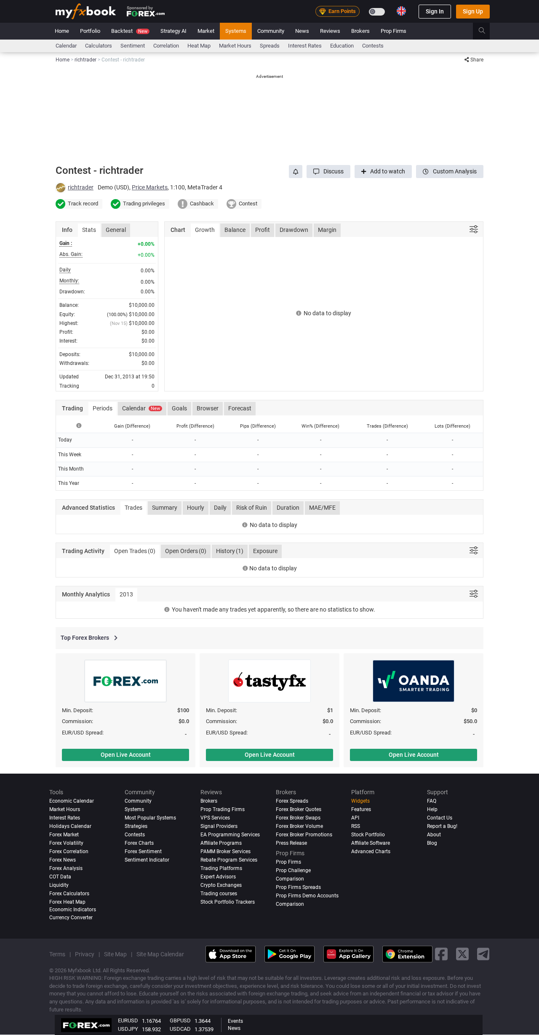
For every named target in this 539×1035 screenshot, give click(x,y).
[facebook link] (441, 954)
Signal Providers (218, 826)
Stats (89, 229)
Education (342, 46)
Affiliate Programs (221, 843)
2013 (126, 594)
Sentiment (132, 46)
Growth (205, 229)
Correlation (166, 46)
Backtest (129, 31)
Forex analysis (66, 868)
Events (235, 1021)
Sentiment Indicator (147, 860)
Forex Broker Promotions (304, 835)
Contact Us (439, 818)
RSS (355, 826)
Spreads (270, 46)
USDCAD (180, 1029)
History (229, 551)
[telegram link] (483, 954)
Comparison (290, 904)
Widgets (360, 801)
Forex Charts (139, 843)
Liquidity (59, 885)
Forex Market (64, 835)
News (302, 31)
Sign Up (473, 11)
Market (205, 31)
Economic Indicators (72, 910)
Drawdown (294, 229)
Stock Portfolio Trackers (227, 902)
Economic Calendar (71, 801)
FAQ (431, 801)
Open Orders (185, 551)
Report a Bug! (442, 826)
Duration (288, 507)
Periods (102, 408)
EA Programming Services (230, 835)
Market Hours (235, 46)
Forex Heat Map (67, 902)
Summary (164, 507)
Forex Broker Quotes (298, 809)
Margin (327, 229)
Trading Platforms (221, 868)
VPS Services (215, 818)
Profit (262, 229)
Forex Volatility (66, 843)
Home (62, 31)
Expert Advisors (218, 877)
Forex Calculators (69, 894)
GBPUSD (180, 1020)
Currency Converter (71, 918)
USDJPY (128, 1029)
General (116, 229)
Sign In (435, 11)
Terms (57, 954)
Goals (179, 408)
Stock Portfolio (368, 835)
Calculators (98, 46)
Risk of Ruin (251, 507)
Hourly (195, 507)
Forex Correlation (68, 851)
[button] (328, 171)
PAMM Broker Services (225, 851)
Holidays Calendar (70, 826)
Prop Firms (393, 31)
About (434, 835)
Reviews (330, 31)
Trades (133, 507)
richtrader (80, 187)
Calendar (66, 46)
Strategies (136, 826)
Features (361, 809)
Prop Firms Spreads (298, 887)
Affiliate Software (370, 843)
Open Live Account (126, 754)
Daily (220, 507)
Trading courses (218, 894)
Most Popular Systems (150, 818)
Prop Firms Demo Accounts (307, 896)
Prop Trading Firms (222, 809)
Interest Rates (305, 46)
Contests (373, 46)
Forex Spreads (292, 801)
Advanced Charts (370, 851)
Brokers (360, 31)
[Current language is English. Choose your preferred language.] (401, 11)
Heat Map (199, 46)
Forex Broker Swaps (298, 818)
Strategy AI (173, 31)
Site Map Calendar (160, 954)
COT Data (60, 877)
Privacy (84, 954)
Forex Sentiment (143, 851)
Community (270, 31)
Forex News (62, 860)
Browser (208, 408)
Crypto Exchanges (221, 885)
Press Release (291, 843)
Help (432, 809)
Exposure (265, 551)
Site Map (115, 954)
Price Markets (150, 187)
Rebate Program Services (228, 860)
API (355, 818)
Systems (235, 31)
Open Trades (134, 551)
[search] (486, 31)
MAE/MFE (322, 507)
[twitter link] (462, 954)
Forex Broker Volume (299, 826)
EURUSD (128, 1020)
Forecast (239, 408)
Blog (432, 843)
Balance (234, 229)
